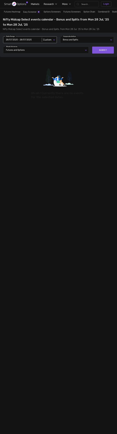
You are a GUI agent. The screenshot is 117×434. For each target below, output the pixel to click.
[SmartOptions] (16, 4)
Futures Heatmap (12, 12)
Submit (103, 50)
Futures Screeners (72, 12)
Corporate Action (69, 36)
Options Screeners (52, 12)
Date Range (10, 36)
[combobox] (6, 50)
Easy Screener (30, 12)
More (65, 4)
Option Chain (89, 12)
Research (49, 4)
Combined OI (103, 12)
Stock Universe (11, 46)
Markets (35, 4)
